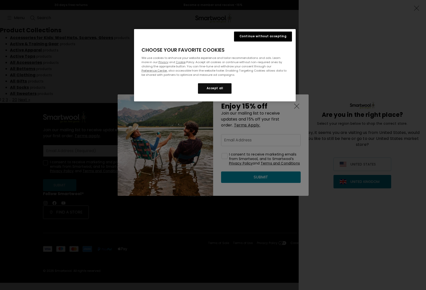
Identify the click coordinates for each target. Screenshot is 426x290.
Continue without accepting (262, 36)
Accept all (215, 88)
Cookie (181, 62)
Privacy (163, 62)
